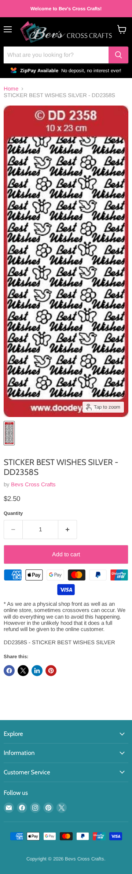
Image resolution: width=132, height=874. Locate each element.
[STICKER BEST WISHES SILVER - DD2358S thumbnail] (9, 433)
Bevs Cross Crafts (33, 484)
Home (11, 88)
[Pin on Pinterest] (50, 670)
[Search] (118, 55)
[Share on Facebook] (9, 670)
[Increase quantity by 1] (67, 529)
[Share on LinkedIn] (37, 670)
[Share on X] (23, 670)
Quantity (13, 513)
